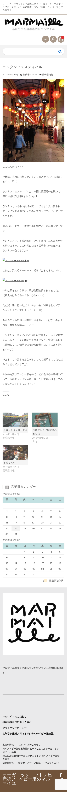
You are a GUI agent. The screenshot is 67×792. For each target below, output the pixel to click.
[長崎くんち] (15, 452)
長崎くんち (9, 462)
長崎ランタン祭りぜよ (15, 430)
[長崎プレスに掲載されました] (45, 420)
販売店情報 (8, 762)
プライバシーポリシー (15, 727)
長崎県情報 (47, 74)
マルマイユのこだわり (15, 716)
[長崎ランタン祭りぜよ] (15, 420)
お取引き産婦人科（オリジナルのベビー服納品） (29, 733)
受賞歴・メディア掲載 (29, 762)
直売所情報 (8, 744)
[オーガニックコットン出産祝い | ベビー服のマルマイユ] (33, 26)
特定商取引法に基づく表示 (17, 722)
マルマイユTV (52, 762)
